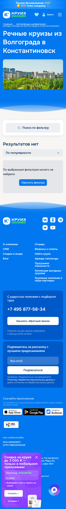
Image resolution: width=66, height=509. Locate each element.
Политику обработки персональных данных (30, 379)
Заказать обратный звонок (33, 321)
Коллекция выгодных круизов (48, 271)
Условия (10, 477)
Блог (6, 258)
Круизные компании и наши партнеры (48, 279)
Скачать (12, 493)
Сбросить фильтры (33, 182)
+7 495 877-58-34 (26, 309)
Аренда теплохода (46, 258)
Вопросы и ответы (46, 249)
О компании (10, 244)
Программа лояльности (42, 264)
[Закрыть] (36, 457)
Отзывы (40, 244)
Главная (7, 24)
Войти (50, 14)
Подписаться (33, 370)
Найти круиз (42, 253)
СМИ (6, 249)
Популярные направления (31, 24)
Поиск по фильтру (35, 128)
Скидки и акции (13, 253)
